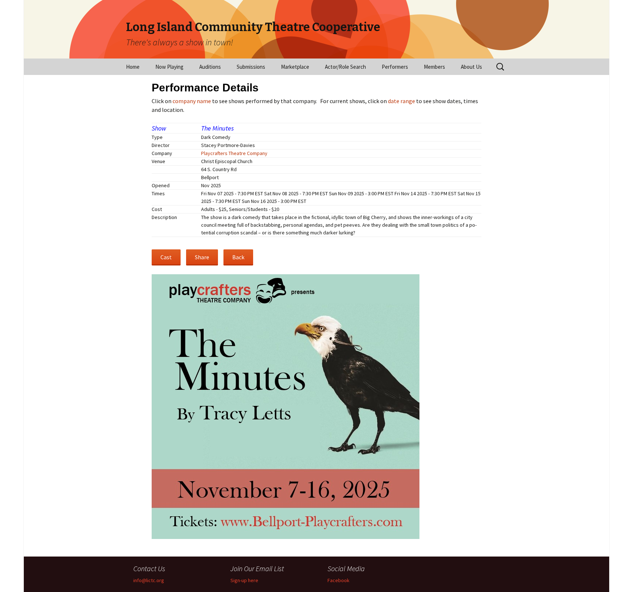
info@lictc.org (148, 580)
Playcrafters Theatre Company (234, 153)
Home (133, 66)
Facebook (338, 580)
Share (202, 257)
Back (238, 257)
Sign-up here (244, 580)
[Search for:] (501, 67)
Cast (166, 257)
